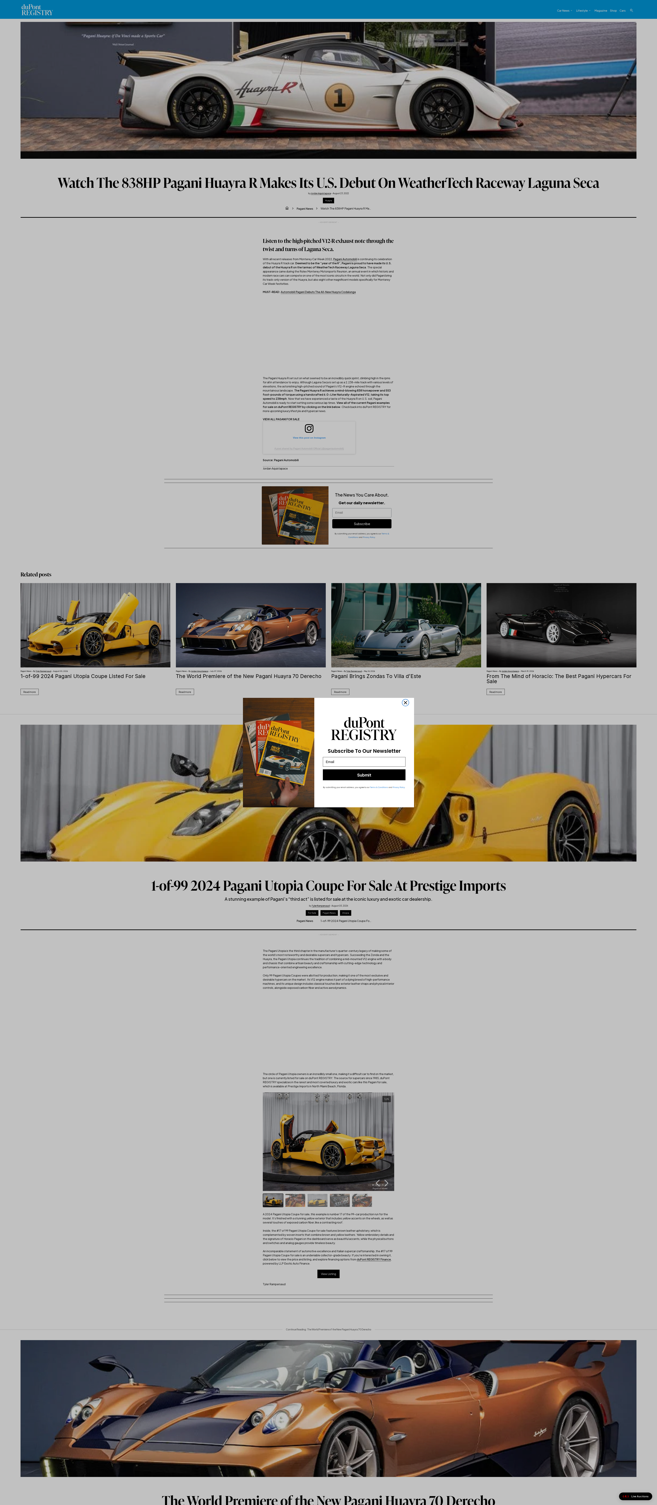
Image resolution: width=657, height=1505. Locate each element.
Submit (364, 774)
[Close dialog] (405, 702)
